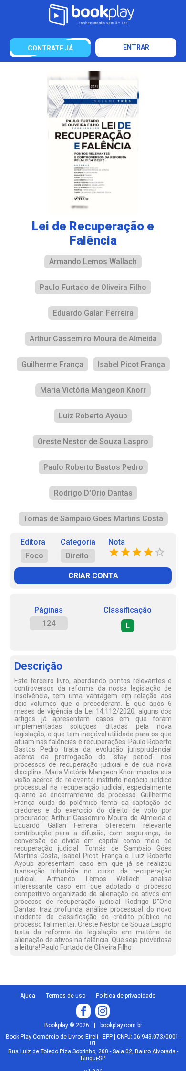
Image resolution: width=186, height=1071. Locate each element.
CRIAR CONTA (93, 575)
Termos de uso (65, 995)
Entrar (136, 47)
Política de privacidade (125, 995)
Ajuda (27, 995)
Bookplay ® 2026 (66, 1025)
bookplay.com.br (121, 1025)
